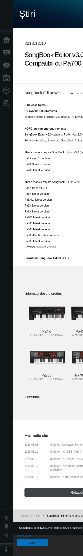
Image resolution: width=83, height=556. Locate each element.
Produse (7, 53)
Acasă (7, 40)
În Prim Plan (7, 65)
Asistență (7, 91)
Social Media (7, 535)
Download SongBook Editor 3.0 (45, 258)
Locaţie (7, 526)
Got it (32, 542)
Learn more (24, 535)
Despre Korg (7, 549)
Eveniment (7, 78)
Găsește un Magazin (7, 103)
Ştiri (7, 518)
